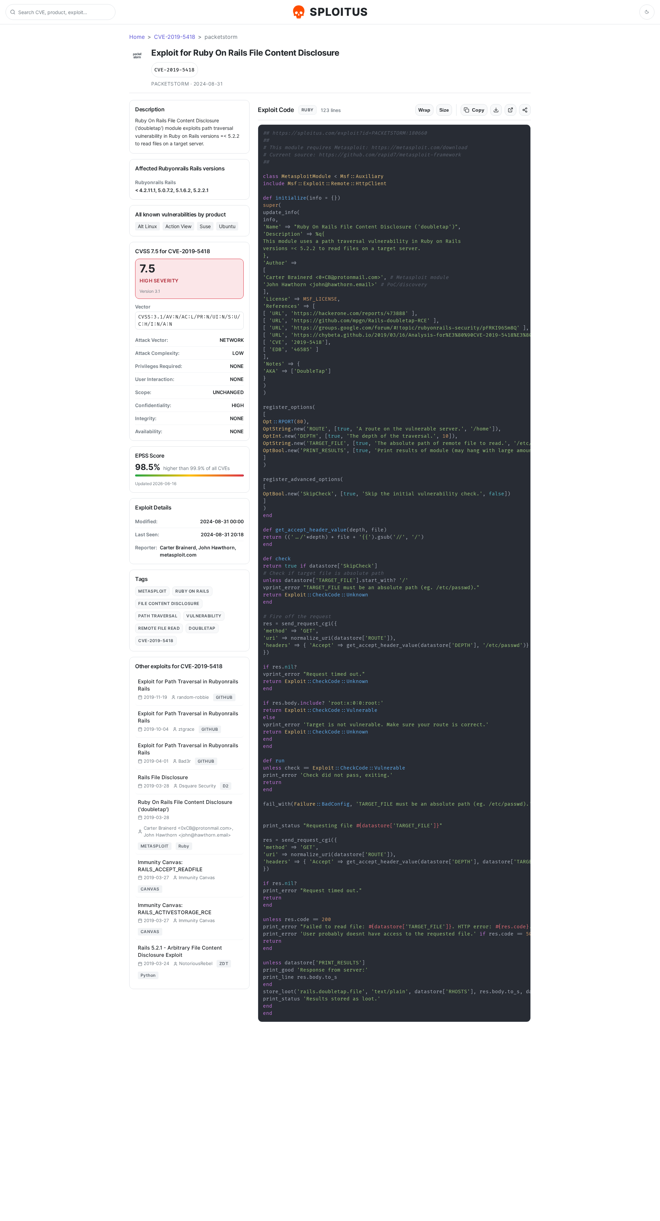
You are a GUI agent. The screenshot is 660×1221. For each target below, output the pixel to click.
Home (137, 36)
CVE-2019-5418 (174, 36)
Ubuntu (227, 226)
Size (444, 110)
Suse (205, 226)
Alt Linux (147, 226)
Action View (178, 226)
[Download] (496, 110)
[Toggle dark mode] (646, 12)
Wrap (424, 110)
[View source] (510, 110)
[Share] (525, 110)
